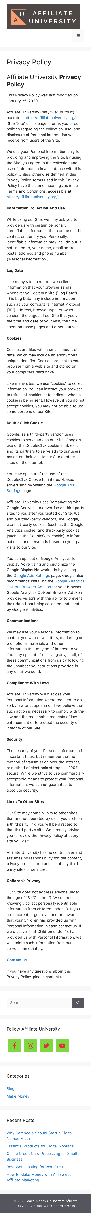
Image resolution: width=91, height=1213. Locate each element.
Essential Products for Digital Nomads (40, 1146)
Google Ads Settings (31, 575)
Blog (10, 1088)
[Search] (78, 1003)
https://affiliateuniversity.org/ (50, 117)
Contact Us (17, 960)
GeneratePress (63, 1206)
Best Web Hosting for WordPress (36, 1167)
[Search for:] (39, 1003)
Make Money (18, 1096)
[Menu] (78, 35)
